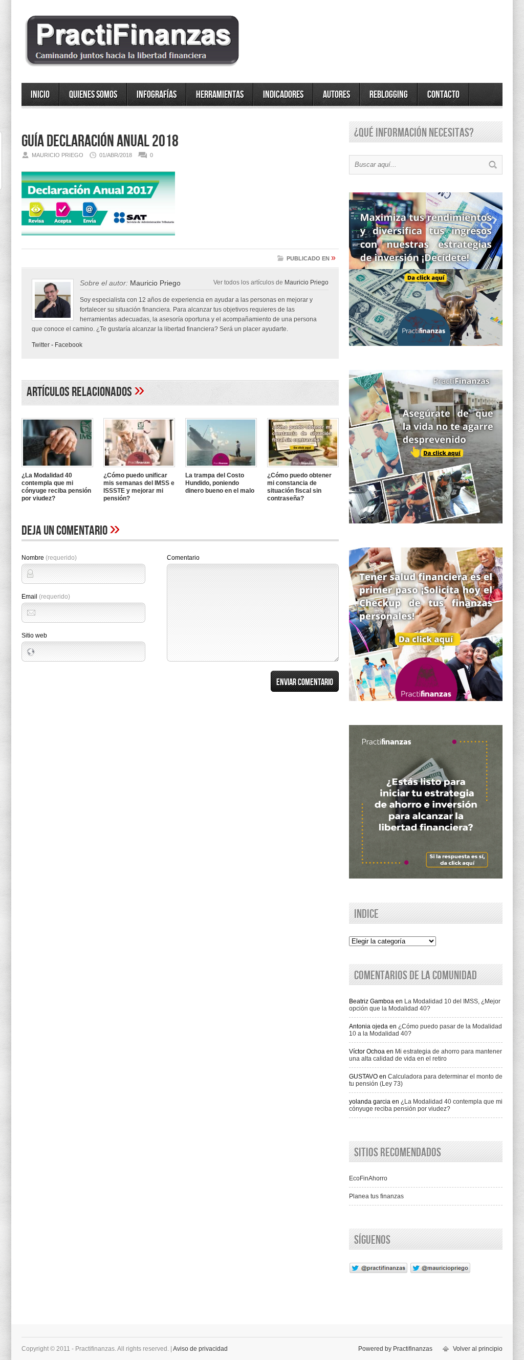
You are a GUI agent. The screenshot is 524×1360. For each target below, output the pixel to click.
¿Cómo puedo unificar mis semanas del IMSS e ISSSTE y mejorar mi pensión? (138, 487)
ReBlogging (388, 95)
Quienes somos (93, 95)
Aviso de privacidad (200, 1348)
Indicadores (283, 95)
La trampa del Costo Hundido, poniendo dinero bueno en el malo (219, 483)
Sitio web (34, 635)
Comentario (183, 557)
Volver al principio (478, 1348)
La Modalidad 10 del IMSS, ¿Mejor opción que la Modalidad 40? (424, 1005)
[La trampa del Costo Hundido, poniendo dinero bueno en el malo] (221, 468)
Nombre (49, 557)
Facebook (68, 344)
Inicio (40, 95)
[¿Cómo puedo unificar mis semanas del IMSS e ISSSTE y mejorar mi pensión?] (139, 468)
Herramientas (220, 95)
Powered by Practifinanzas (395, 1348)
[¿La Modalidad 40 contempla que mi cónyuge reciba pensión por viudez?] (57, 468)
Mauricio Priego (307, 282)
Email (45, 596)
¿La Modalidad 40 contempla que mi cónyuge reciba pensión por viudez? (56, 487)
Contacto (443, 95)
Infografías (157, 95)
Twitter (41, 344)
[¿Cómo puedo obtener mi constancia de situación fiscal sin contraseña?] (303, 468)
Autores (336, 95)
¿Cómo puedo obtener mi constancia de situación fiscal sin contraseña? (299, 487)
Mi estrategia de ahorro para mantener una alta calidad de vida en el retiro (425, 1055)
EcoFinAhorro (368, 1178)
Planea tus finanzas (376, 1196)
